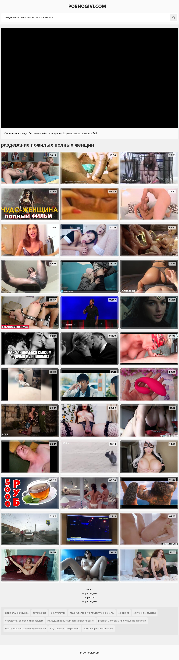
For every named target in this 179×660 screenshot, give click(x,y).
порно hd (89, 597)
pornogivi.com (87, 6)
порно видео (89, 593)
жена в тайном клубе (17, 613)
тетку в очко (39, 613)
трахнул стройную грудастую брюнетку (92, 613)
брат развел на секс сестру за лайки (25, 629)
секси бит (123, 613)
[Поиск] (173, 17)
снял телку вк (58, 613)
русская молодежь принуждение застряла (122, 621)
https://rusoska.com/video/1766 (80, 133)
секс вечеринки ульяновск (98, 629)
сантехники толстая (144, 613)
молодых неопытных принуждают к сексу (70, 621)
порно (89, 589)
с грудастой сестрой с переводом (24, 621)
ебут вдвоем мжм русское (64, 629)
